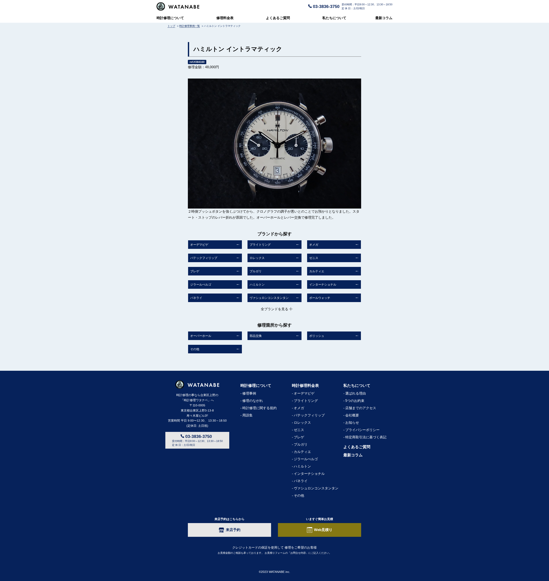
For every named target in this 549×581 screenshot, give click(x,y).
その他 (194, 349)
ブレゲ (194, 271)
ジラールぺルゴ (200, 284)
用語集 (247, 415)
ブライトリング (260, 244)
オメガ (313, 244)
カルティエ (316, 271)
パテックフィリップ (203, 258)
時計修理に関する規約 (259, 408)
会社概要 (352, 415)
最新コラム (383, 18)
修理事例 (249, 393)
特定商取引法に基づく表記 (365, 437)
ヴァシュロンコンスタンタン (269, 298)
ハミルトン (257, 284)
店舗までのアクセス (360, 408)
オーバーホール (200, 335)
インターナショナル (322, 284)
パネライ (196, 298)
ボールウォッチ (319, 298)
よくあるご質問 (278, 18)
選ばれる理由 (355, 393)
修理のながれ (252, 400)
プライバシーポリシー (362, 430)
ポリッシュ (316, 335)
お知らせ (352, 422)
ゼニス (313, 258)
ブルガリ (256, 271)
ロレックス (257, 258)
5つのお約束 (354, 400)
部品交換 (256, 335)
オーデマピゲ (199, 244)
